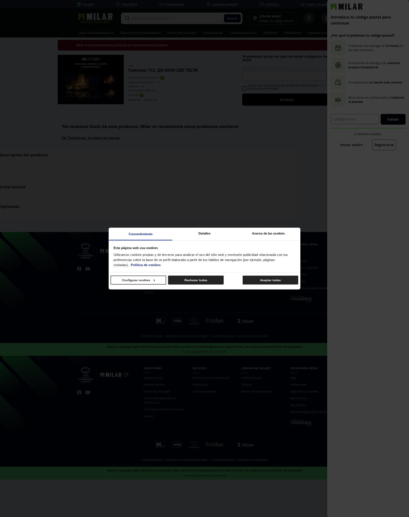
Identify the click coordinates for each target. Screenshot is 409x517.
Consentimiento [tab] (141, 234)
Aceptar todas (270, 280)
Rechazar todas (195, 280)
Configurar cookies (136, 280)
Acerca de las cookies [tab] (268, 233)
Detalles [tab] (205, 233)
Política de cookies (146, 264)
